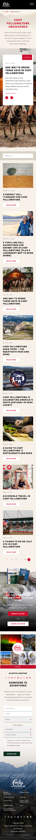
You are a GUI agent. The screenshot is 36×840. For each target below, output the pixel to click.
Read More (11, 205)
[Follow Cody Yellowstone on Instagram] (9, 677)
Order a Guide (18, 614)
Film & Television (7, 793)
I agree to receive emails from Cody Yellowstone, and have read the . (19, 743)
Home (4, 11)
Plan (10, 11)
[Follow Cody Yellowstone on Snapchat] (18, 677)
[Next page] (28, 559)
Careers (23, 797)
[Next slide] (11, 97)
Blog (21, 805)
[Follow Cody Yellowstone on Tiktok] (21, 677)
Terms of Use (24, 792)
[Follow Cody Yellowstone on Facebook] (6, 677)
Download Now (18, 624)
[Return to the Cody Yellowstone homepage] (6, 4)
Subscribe (12, 754)
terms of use (15, 745)
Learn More (10, 93)
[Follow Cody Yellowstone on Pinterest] (15, 677)
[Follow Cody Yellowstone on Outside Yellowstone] (30, 677)
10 (25, 559)
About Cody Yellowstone (24, 801)
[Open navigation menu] (32, 4)
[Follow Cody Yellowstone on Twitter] (24, 677)
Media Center (8, 805)
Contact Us (7, 800)
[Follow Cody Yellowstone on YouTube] (27, 677)
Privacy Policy (8, 797)
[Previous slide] (6, 97)
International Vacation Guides (9, 809)
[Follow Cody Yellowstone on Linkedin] (12, 677)
